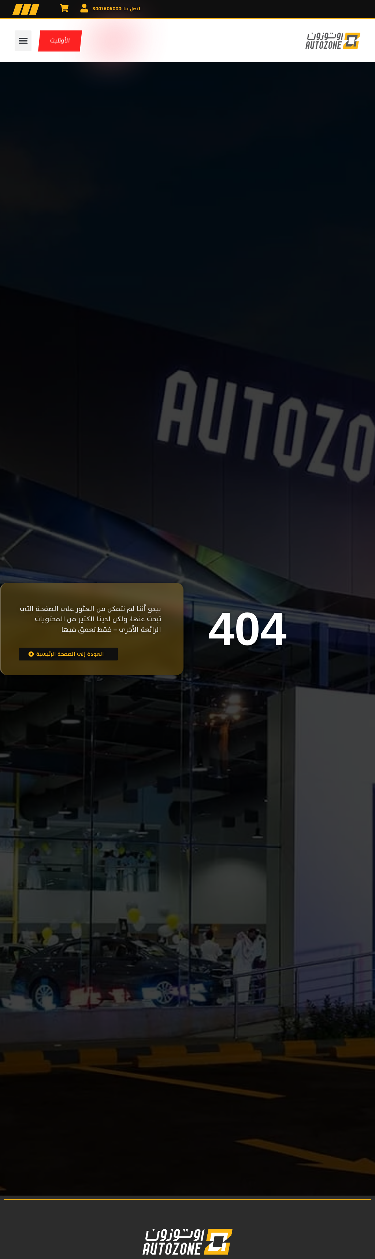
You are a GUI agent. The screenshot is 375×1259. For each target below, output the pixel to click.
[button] (23, 40)
